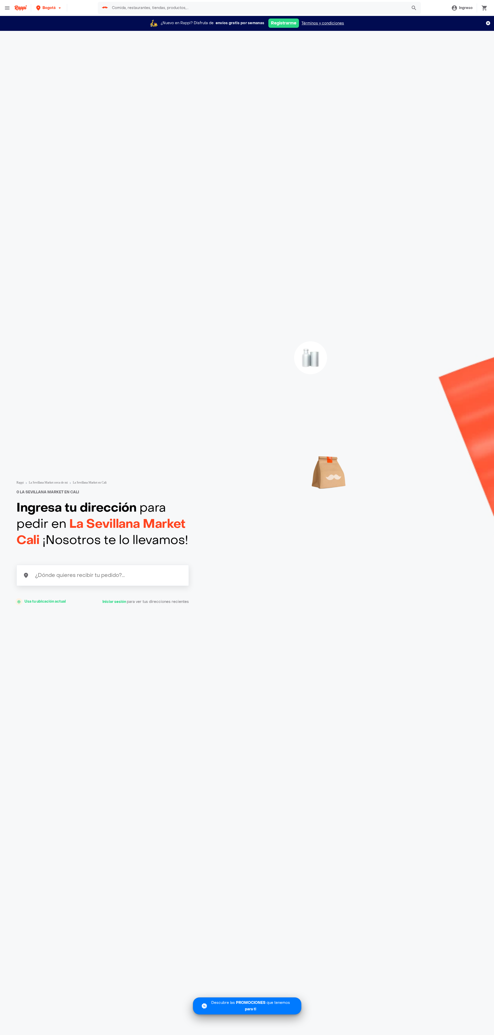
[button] (49, 8)
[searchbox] (258, 8)
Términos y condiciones (323, 23)
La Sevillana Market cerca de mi (48, 482)
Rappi (20, 482)
